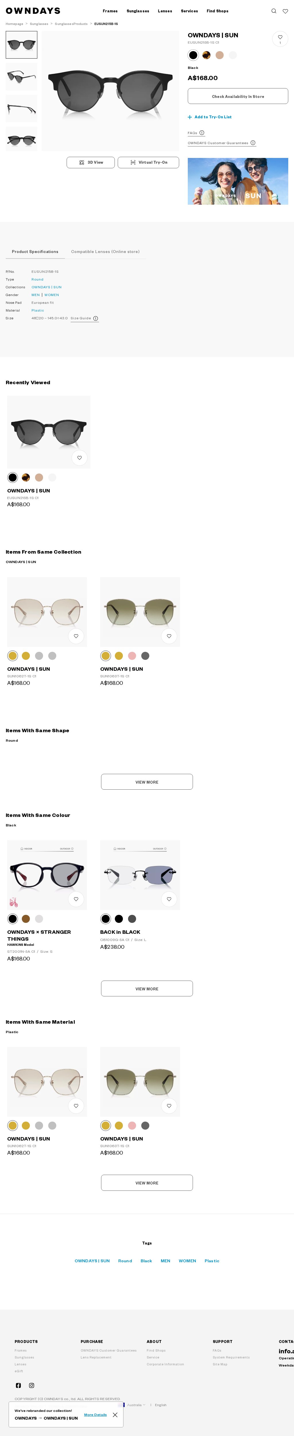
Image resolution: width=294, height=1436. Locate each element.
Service (153, 1357)
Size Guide (81, 318)
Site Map (220, 1364)
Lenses (20, 1364)
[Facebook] (18, 1385)
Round (38, 279)
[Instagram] (31, 1385)
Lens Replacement (96, 1357)
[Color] (13, 477)
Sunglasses (24, 1357)
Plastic (38, 310)
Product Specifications (35, 251)
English (161, 1405)
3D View (95, 162)
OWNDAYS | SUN (47, 287)
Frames (21, 1350)
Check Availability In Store (238, 96)
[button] (76, 91)
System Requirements (231, 1357)
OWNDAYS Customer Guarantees (218, 143)
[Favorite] (285, 11)
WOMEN (52, 295)
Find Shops (218, 11)
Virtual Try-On (153, 162)
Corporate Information (165, 1364)
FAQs (192, 133)
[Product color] (193, 55)
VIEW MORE (147, 782)
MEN (36, 295)
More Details (95, 1414)
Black (146, 1260)
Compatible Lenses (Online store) (105, 251)
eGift (19, 1371)
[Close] (115, 1414)
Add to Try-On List (213, 117)
